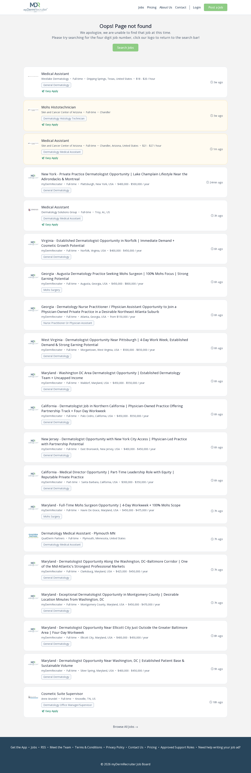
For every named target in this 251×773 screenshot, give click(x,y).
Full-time (78, 78)
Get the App (19, 747)
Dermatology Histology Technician (64, 118)
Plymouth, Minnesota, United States (104, 538)
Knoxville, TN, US (85, 698)
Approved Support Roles (177, 747)
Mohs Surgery (51, 290)
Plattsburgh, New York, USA (97, 184)
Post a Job (215, 7)
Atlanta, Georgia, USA (93, 316)
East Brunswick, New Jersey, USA (100, 449)
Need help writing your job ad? (219, 747)
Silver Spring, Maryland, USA (97, 670)
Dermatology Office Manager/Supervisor (67, 705)
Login (197, 7)
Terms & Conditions (88, 747)
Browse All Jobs (124, 727)
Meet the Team (60, 747)
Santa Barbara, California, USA (99, 482)
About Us (165, 7)
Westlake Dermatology (55, 78)
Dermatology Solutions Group (59, 212)
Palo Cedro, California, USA (96, 416)
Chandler (105, 112)
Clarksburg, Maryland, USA (96, 571)
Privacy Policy (115, 747)
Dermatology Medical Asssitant (62, 152)
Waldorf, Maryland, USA (94, 383)
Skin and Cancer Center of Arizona (61, 112)
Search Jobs (125, 48)
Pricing (152, 7)
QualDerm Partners (52, 538)
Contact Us (135, 747)
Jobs (141, 7)
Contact (180, 7)
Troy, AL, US (102, 212)
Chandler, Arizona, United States (119, 145)
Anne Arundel (49, 698)
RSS (43, 747)
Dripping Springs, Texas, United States (109, 78)
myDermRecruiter (51, 184)
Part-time (72, 482)
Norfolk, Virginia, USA (93, 250)
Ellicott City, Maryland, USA (96, 637)
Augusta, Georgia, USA (93, 283)
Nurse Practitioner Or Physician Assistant (67, 323)
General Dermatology (56, 85)
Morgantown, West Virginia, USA (99, 349)
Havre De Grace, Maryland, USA (99, 510)
